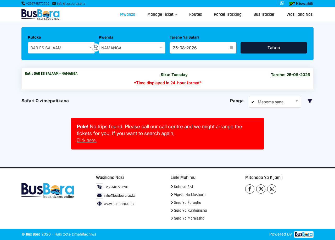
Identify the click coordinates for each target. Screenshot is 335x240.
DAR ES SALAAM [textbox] (46, 47)
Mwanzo (127, 14)
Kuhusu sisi (183, 186)
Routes (195, 14)
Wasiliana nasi (300, 14)
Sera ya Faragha (187, 202)
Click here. (87, 140)
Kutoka (34, 37)
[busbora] (303, 234)
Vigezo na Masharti (189, 194)
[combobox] (61, 48)
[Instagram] (271, 189)
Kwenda (106, 37)
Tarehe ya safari (184, 37)
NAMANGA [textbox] (111, 47)
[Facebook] (249, 189)
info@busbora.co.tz (71, 3)
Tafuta (273, 47)
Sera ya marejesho (188, 218)
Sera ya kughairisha (190, 210)
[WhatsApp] (282, 3)
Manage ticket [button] (161, 14)
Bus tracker (264, 14)
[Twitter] (260, 189)
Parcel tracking (228, 14)
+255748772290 (37, 3)
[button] (301, 4)
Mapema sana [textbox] (270, 101)
